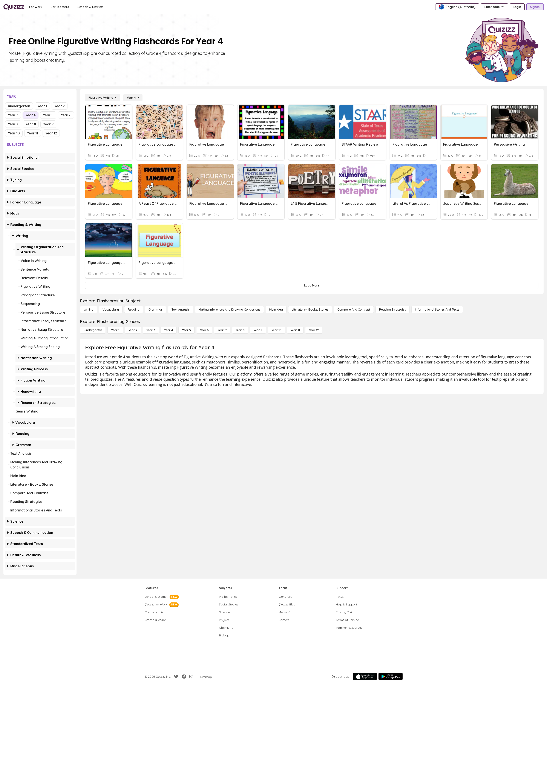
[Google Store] (390, 676)
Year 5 (48, 115)
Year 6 (66, 115)
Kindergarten (19, 106)
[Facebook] (184, 676)
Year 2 (59, 106)
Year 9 (48, 124)
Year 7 (13, 124)
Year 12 (51, 133)
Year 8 (31, 124)
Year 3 (13, 115)
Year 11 (32, 133)
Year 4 (30, 115)
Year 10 (14, 133)
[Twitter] (176, 676)
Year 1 (42, 106)
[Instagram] (191, 676)
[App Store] (365, 676)
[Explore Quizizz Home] (13, 7)
